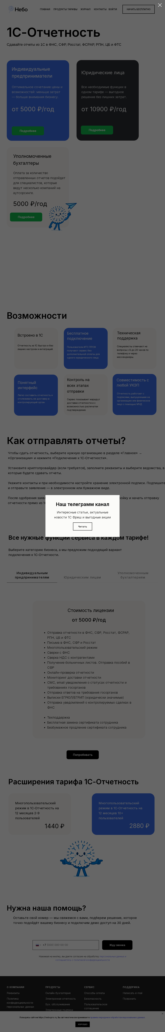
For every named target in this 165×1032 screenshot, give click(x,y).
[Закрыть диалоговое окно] (159, 5)
